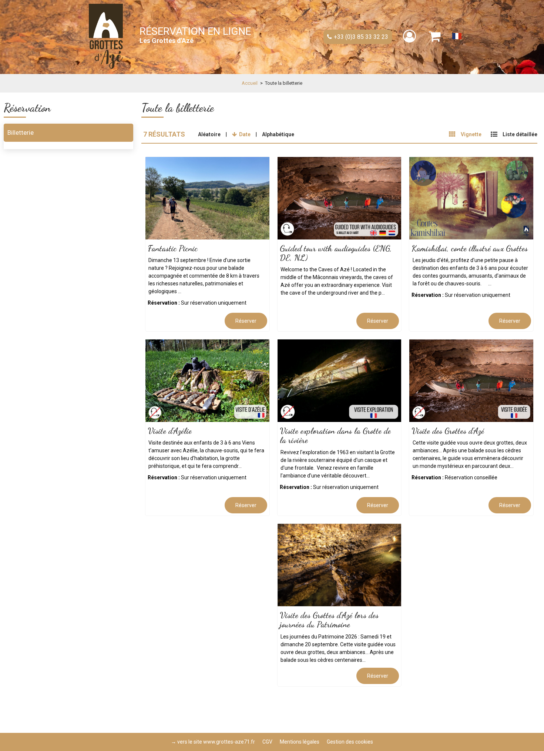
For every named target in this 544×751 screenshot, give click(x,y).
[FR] (460, 38)
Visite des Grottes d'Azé (448, 431)
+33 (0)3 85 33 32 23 (361, 36)
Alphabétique (278, 134)
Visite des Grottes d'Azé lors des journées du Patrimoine (329, 619)
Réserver (245, 321)
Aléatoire (209, 134)
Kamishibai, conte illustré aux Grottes (470, 248)
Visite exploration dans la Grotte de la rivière (335, 435)
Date (245, 134)
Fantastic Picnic (173, 248)
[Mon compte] (410, 36)
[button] (435, 36)
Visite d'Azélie (170, 431)
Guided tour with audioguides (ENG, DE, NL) (336, 253)
